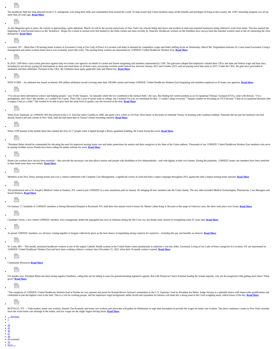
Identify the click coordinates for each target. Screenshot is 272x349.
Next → (12, 345)
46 (9, 330)
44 (9, 325)
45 (9, 328)
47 (9, 333)
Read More (38, 14)
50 (9, 342)
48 (9, 336)
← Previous (13, 316)
